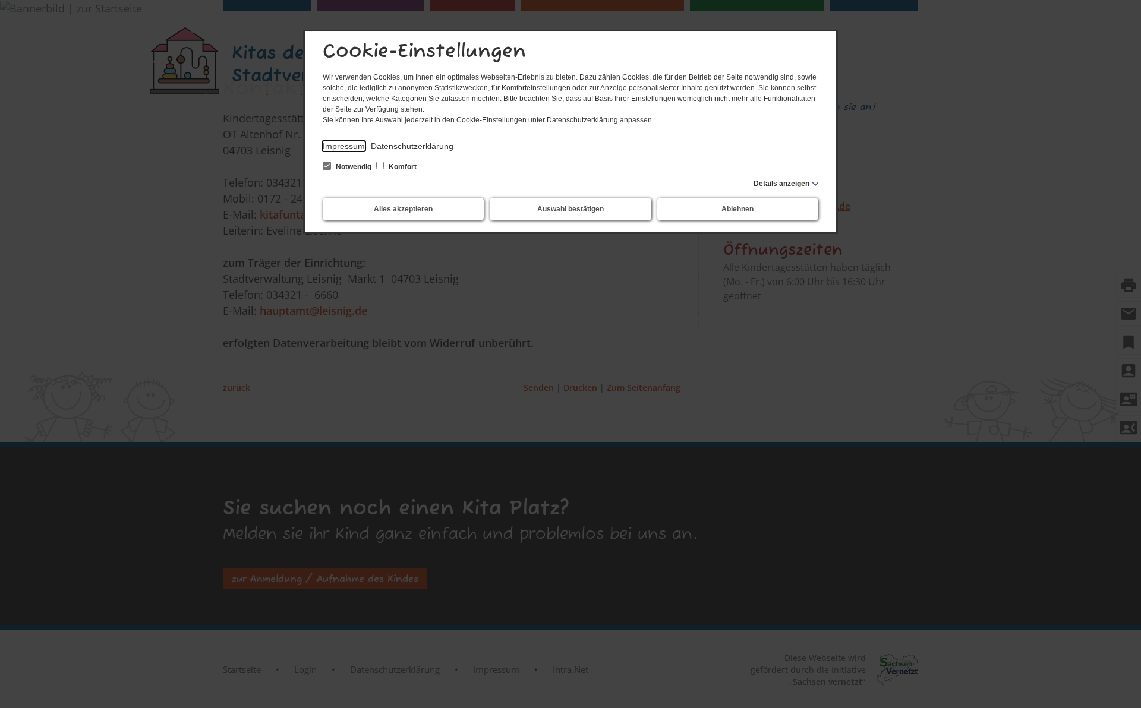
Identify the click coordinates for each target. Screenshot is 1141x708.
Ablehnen (737, 209)
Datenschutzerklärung (412, 146)
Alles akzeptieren (403, 209)
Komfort (402, 167)
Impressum (344, 146)
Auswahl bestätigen (570, 209)
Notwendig (353, 167)
